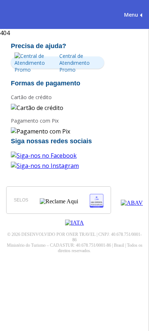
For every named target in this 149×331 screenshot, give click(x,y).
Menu (131, 14)
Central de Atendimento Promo (74, 62)
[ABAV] (132, 203)
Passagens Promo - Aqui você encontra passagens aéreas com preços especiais (35, 14)
